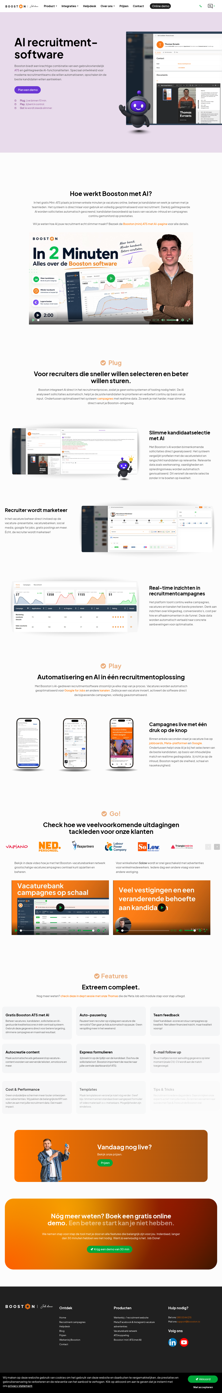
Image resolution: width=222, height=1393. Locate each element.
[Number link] (201, 6)
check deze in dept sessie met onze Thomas (89, 996)
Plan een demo (28, 90)
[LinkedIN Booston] (172, 1342)
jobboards (156, 743)
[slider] (94, 320)
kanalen (105, 690)
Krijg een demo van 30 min (111, 1249)
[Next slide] (217, 847)
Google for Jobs (74, 690)
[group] (17, 846)
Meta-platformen (175, 743)
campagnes (105, 398)
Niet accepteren (203, 1387)
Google (197, 743)
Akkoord (205, 1379)
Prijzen (105, 1163)
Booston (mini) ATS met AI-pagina (145, 224)
